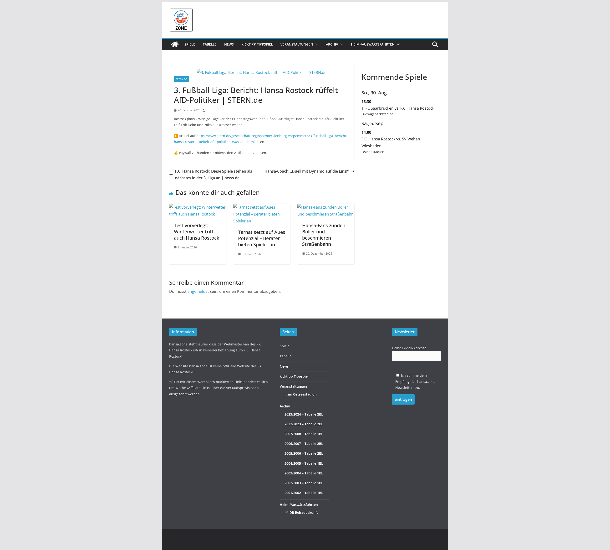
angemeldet (198, 291)
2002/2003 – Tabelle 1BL (304, 483)
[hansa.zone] (175, 44)
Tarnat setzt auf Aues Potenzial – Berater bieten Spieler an (261, 238)
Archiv (332, 44)
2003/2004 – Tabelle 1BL (304, 473)
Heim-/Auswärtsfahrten (373, 44)
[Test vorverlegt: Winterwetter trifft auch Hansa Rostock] (197, 207)
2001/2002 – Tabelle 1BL (304, 492)
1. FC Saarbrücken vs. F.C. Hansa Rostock (397, 108)
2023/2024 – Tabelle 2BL (304, 414)
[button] (315, 44)
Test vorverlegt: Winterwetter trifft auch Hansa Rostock (196, 231)
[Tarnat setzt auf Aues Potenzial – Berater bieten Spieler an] (261, 207)
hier (248, 152)
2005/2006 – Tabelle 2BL (304, 453)
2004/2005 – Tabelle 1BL (304, 463)
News (229, 44)
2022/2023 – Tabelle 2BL (304, 424)
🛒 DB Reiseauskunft (301, 512)
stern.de (181, 79)
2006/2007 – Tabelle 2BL (304, 443)
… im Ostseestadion (301, 394)
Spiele (189, 44)
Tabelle (210, 44)
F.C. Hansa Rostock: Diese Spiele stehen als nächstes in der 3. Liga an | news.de (213, 175)
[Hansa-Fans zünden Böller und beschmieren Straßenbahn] (325, 207)
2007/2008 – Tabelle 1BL (304, 434)
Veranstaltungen (296, 44)
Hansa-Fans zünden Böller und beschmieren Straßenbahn (323, 234)
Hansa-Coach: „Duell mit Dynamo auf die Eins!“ (306, 171)
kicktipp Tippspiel (257, 44)
